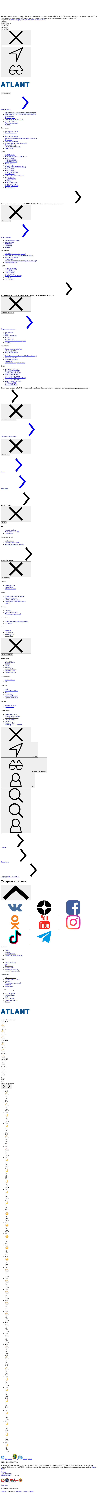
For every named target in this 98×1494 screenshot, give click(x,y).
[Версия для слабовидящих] (16, 69)
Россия (25, 1491)
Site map (3, 1472)
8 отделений (9, 259)
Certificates (8, 610)
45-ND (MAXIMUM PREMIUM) (15, 167)
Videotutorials (9, 533)
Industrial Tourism (10, 672)
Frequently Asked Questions (13, 725)
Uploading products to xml (13, 614)
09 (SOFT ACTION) (11, 374)
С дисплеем (8, 140)
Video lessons (9, 966)
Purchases (8, 631)
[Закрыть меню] (16, 212)
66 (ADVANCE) (10, 163)
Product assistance (10, 962)
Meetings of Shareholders (12, 716)
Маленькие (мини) (11, 335)
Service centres (9, 541)
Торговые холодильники (9, 419)
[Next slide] (8, 1086)
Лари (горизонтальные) (12, 240)
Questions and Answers (12, 532)
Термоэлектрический (11, 123)
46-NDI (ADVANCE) (11, 184)
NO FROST (8, 244)
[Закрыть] (16, 37)
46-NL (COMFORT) (11, 182)
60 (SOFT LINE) (10, 158)
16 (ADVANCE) (10, 177)
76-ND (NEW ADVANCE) (13, 276)
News (6, 692)
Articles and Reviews (11, 696)
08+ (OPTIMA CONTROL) (13, 381)
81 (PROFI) (8, 277)
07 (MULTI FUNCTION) (13, 373)
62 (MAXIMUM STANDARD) (14, 175)
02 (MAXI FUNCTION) (12, 371)
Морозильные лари (11, 262)
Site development (6, 1475)
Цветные (7, 125)
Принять (4, 21)
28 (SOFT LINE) (10, 168)
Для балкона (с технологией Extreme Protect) (19, 255)
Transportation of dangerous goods (15, 601)
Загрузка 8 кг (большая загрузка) (15, 341)
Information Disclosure (11, 718)
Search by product (10, 530)
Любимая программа (11, 359)
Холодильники (6, 93)
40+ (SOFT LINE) (10, 179)
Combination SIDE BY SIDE (14, 955)
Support (4, 522)
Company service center (12, 542)
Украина (31, 1491)
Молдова (19, 1491)
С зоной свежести (10, 133)
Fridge (7, 950)
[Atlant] (15, 91)
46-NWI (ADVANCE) (12, 186)
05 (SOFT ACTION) (11, 385)
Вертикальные (9, 242)
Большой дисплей (10, 351)
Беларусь (4, 1491)
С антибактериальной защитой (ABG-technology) (21, 138)
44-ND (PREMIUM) (11, 162)
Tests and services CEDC (12, 599)
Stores (2, 471)
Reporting (8, 721)
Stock (6, 689)
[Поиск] (16, 795)
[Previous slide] (3, 1086)
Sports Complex (9, 707)
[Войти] (16, 825)
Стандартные (9, 332)
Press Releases (9, 694)
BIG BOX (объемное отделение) (15, 254)
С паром (7, 342)
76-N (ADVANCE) (11, 269)
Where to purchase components (14, 544)
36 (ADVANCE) (10, 187)
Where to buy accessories (12, 971)
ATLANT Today (10, 662)
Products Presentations (11, 691)
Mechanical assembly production (14, 596)
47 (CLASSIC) (9, 165)
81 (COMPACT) (10, 279)
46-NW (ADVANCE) (11, 172)
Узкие (6, 334)
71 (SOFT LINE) (10, 272)
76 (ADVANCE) (10, 274)
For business (5, 577)
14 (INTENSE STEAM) (12, 376)
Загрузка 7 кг (9, 339)
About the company (7, 654)
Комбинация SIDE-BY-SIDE (14, 119)
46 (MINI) (8, 180)
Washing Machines (10, 954)
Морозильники (6, 221)
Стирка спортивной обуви (13, 349)
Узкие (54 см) (9, 148)
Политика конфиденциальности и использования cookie (27, 20)
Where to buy (5, 454)
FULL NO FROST (10, 121)
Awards (7, 665)
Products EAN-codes (11, 612)
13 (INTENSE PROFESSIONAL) (15, 378)
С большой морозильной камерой (16, 143)
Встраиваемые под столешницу (15, 363)
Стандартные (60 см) (11, 131)
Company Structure (10, 705)
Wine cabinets (9, 587)
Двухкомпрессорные (11, 141)
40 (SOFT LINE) (10, 170)
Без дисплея (8, 361)
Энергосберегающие (11, 136)
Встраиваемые (9, 116)
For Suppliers (9, 636)
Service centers (9, 967)
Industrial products (10, 589)
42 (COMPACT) (10, 174)
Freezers (7, 952)
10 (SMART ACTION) (12, 369)
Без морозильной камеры (13, 146)
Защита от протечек (11, 357)
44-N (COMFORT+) (11, 160)
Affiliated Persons (10, 719)
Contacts (7, 664)
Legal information (6, 1474)
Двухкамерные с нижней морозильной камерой (20, 112)
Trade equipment (10, 585)
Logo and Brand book (11, 697)
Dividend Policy (9, 723)
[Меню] (1, 46)
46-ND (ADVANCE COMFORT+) (16, 156)
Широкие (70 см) (10, 145)
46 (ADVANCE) (10, 155)
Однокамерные (10, 118)
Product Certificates (10, 669)
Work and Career (10, 680)
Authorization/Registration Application (16, 621)
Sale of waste (9, 632)
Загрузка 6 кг (9, 337)
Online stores (4, 488)
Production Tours (10, 670)
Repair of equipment (11, 598)
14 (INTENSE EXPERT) (12, 379)
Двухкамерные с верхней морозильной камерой (20, 114)
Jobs (6, 681)
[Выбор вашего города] (16, 54)
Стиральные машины (8, 312)
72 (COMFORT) (10, 270)
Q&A (6, 964)
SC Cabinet (8, 623)
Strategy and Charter (11, 714)
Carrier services (9, 634)
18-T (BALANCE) (10, 383)
